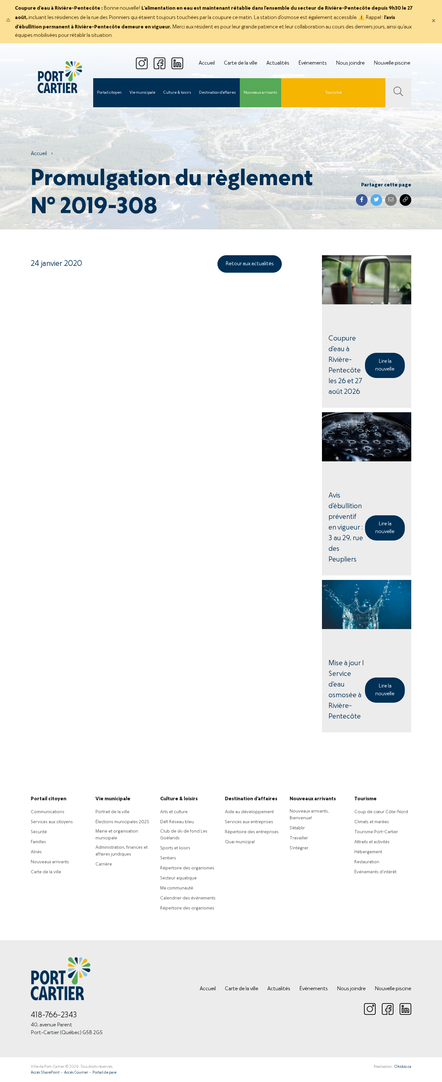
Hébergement (368, 852)
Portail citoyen (109, 93)
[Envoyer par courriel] (391, 200)
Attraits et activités (372, 842)
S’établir (297, 828)
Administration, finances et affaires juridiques (121, 851)
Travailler (299, 838)
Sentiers (168, 858)
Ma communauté (176, 888)
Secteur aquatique (178, 878)
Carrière (103, 864)
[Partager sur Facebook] (362, 200)
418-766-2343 (54, 1015)
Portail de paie (104, 1073)
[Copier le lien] (405, 200)
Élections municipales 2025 (122, 822)
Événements (312, 63)
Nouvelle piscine (392, 63)
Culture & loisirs (177, 93)
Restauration (366, 862)
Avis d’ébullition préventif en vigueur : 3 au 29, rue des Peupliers (345, 527)
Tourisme (333, 93)
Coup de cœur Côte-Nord (381, 812)
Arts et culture (174, 812)
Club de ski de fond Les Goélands (183, 834)
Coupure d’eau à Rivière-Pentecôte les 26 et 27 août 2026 (345, 365)
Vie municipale (142, 93)
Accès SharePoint (45, 1073)
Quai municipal (240, 842)
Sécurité (39, 832)
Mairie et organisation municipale (116, 834)
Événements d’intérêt (375, 872)
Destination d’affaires (251, 799)
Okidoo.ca (402, 1067)
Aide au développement (249, 812)
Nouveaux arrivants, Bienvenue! (309, 814)
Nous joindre (350, 63)
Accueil (207, 63)
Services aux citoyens (52, 822)
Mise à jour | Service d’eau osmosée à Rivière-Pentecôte (346, 690)
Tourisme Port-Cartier (376, 832)
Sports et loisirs (175, 848)
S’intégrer (299, 848)
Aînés (36, 852)
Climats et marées (371, 822)
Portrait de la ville (112, 812)
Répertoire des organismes (187, 868)
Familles (38, 842)
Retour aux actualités (250, 264)
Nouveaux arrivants (260, 93)
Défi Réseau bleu (177, 822)
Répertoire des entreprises (252, 832)
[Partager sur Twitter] (376, 200)
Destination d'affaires (217, 93)
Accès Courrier (76, 1073)
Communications (47, 812)
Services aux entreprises (249, 822)
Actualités (277, 63)
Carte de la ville (240, 63)
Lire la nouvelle (384, 365)
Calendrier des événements (187, 898)
